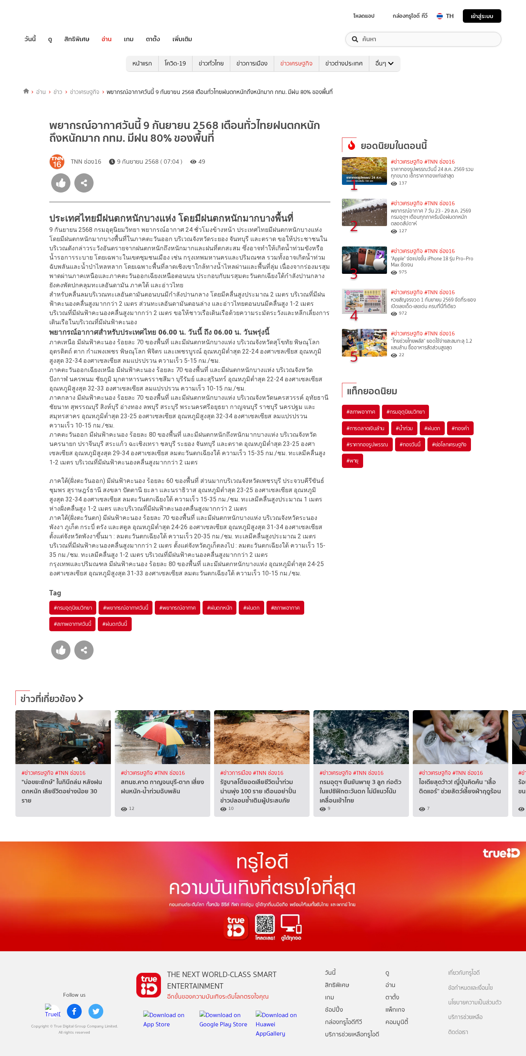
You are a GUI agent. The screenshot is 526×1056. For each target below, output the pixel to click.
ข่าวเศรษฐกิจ (296, 63)
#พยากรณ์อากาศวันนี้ (125, 608)
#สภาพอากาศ (285, 608)
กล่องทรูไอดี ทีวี (410, 16)
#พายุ (352, 460)
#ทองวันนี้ (410, 444)
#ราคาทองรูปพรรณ (367, 444)
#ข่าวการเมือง (236, 773)
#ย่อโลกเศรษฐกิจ (449, 444)
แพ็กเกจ (395, 1009)
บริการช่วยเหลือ (465, 1017)
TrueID (48, 16)
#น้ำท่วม (404, 428)
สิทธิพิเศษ (76, 39)
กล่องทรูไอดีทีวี (343, 1021)
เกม (129, 39)
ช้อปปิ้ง (334, 1009)
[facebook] (74, 1011)
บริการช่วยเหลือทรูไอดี (352, 1034)
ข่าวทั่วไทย (211, 63)
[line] (52, 1011)
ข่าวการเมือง (252, 63)
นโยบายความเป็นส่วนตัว (474, 1003)
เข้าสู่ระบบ (482, 16)
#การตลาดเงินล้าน (365, 428)
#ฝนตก (251, 608)
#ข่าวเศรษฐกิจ (407, 162)
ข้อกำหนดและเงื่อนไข (470, 988)
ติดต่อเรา (458, 1032)
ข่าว (58, 92)
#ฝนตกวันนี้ (114, 624)
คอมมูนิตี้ (396, 1021)
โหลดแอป (364, 16)
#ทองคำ (460, 428)
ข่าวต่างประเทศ (344, 63)
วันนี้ (30, 39)
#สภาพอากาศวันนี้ (72, 624)
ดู (50, 39)
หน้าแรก (142, 63)
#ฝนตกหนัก (219, 608)
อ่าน (107, 39)
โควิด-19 (175, 63)
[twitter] (96, 1011)
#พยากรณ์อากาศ (177, 608)
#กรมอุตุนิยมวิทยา (73, 608)
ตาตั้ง (153, 39)
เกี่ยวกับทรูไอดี (464, 973)
